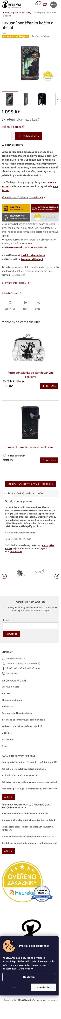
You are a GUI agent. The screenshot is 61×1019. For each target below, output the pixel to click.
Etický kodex (8, 739)
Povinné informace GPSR (17, 283)
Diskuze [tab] (30, 493)
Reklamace (7, 706)
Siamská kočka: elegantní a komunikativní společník (28, 820)
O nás (4, 746)
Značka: (41, 36)
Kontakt (6, 693)
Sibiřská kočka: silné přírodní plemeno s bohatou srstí (29, 836)
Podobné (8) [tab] (18, 493)
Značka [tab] (39, 493)
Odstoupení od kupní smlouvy (17, 713)
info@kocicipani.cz (16, 658)
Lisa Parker (16, 551)
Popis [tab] (7, 493)
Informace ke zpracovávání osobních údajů (23, 719)
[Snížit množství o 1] (13, 138)
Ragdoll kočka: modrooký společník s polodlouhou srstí (29, 843)
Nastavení (29, 977)
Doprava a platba (10, 686)
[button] (56, 576)
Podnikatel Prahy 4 (32, 259)
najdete (25, 247)
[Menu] (53, 4)
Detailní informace (10, 293)
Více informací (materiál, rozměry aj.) (22, 197)
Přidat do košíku (31, 135)
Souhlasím (43, 987)
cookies (20, 958)
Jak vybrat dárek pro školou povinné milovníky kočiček (29, 782)
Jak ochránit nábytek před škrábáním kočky (24, 769)
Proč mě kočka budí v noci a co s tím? (20, 775)
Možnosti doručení (13, 127)
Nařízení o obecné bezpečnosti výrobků (22, 726)
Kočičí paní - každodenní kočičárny (23, 668)
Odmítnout (15, 987)
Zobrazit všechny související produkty (30, 483)
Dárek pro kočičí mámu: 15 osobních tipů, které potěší (29, 762)
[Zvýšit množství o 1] (13, 134)
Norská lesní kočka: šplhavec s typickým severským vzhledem (27, 828)
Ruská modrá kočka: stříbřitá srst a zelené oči (25, 813)
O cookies (7, 733)
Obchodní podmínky (12, 700)
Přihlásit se (11, 633)
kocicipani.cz (13, 673)
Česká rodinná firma (33, 255)
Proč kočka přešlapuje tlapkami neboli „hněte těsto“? (29, 788)
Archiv (8, 796)
